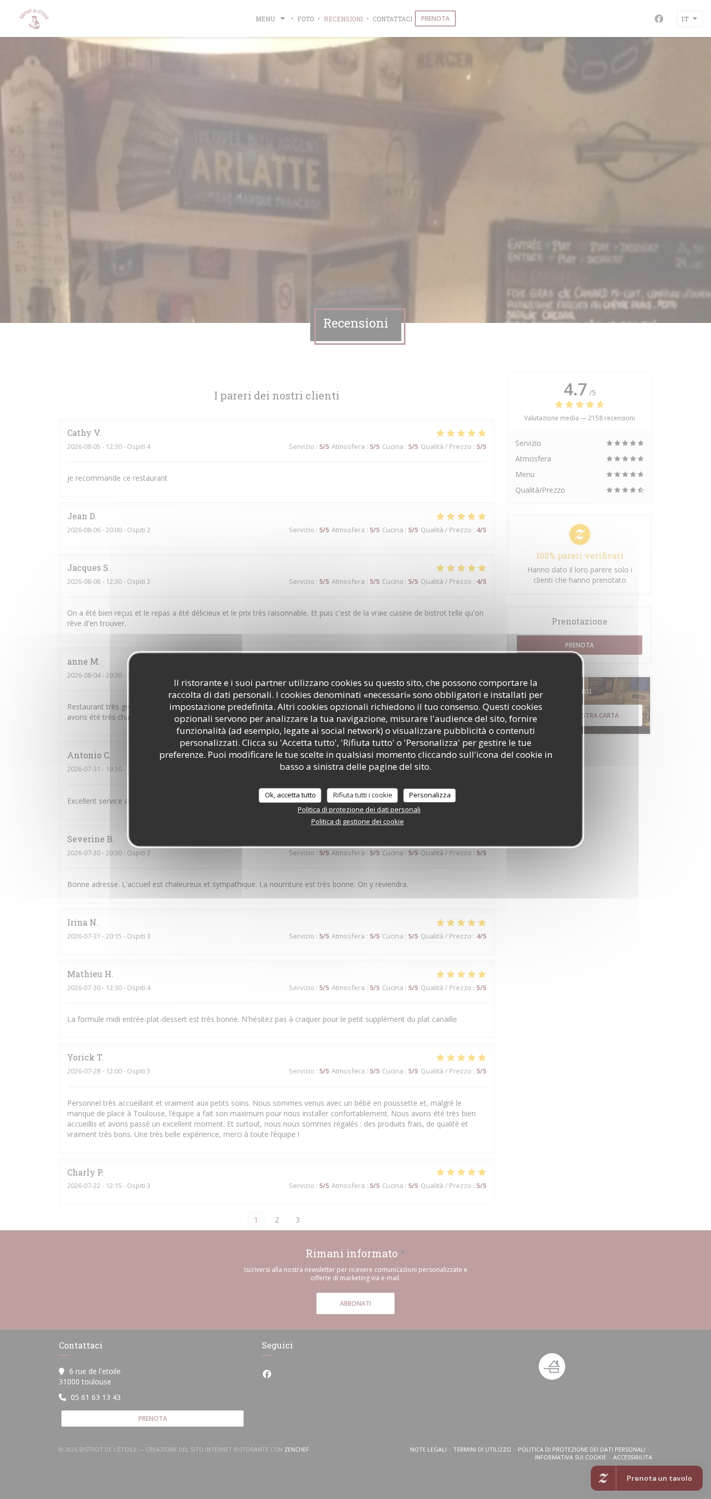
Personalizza (430, 795)
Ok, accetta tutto (290, 795)
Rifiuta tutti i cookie (362, 795)
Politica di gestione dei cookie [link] (357, 821)
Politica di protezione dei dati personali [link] (359, 809)
